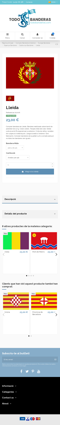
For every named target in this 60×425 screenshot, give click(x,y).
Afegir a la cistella (31, 172)
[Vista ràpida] (16, 248)
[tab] (30, 200)
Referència (10, 113)
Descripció (10, 199)
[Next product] (57, 44)
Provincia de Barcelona (37, 313)
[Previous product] (56, 44)
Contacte (29, 2)
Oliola (6, 252)
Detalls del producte (16, 213)
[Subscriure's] (55, 359)
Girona (7, 312)
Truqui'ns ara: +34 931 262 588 (13, 2)
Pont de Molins (38, 252)
